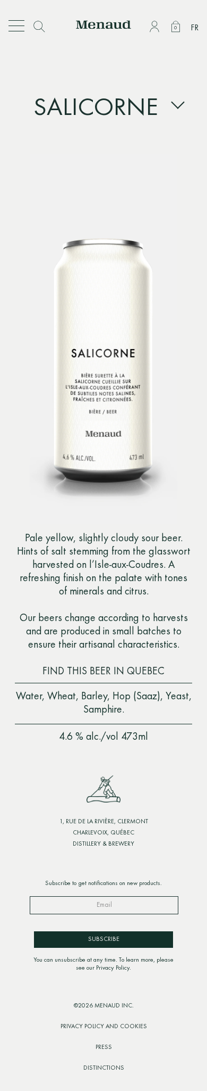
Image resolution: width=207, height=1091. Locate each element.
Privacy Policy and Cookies (104, 1026)
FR (195, 28)
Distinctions (103, 1068)
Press (104, 1047)
